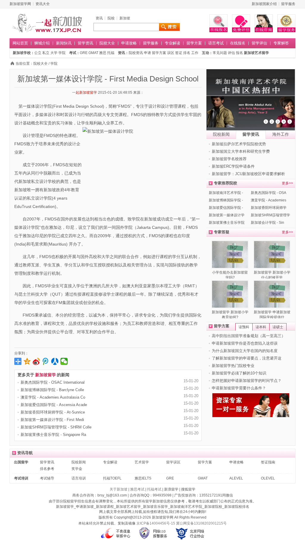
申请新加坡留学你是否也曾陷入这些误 (245, 343)
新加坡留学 (45, 374)
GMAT (93, 53)
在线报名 (237, 43)
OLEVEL (268, 478)
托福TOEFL (112, 478)
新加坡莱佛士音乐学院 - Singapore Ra (53, 434)
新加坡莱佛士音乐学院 (227, 222)
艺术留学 (142, 462)
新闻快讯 (63, 43)
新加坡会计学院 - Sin (267, 222)
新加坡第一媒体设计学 (227, 215)
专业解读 (172, 43)
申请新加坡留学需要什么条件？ (239, 388)
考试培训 (21, 478)
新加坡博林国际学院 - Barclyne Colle (52, 390)
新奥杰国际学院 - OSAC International (53, 382)
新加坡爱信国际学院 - (226, 208)
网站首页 (20, 43)
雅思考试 (137, 489)
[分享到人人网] (55, 361)
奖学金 (76, 469)
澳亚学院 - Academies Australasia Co (53, 397)
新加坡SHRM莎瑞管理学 (270, 215)
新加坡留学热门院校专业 (233, 365)
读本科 (261, 327)
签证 (178, 53)
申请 (147, 53)
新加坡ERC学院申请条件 (233, 166)
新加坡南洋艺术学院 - (226, 193)
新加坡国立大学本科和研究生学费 (241, 151)
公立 (37, 53)
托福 (110, 53)
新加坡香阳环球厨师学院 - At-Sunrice (53, 412)
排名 (186, 53)
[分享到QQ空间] (27, 361)
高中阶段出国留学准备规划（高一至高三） (248, 336)
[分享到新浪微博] (36, 361)
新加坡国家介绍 (264, 4)
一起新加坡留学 (84, 92)
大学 (53, 53)
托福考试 (154, 489)
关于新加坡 (118, 489)
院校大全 (107, 43)
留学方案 (194, 43)
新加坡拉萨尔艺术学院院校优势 (239, 144)
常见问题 (220, 53)
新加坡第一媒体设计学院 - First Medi (52, 419)
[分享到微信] (64, 361)
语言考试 (216, 43)
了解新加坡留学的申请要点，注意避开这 (246, 358)
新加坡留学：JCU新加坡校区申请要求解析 (248, 174)
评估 (231, 53)
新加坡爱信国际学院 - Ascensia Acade (54, 405)
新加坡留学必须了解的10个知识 (239, 373)
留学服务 (288, 4)
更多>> (287, 183)
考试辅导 (47, 478)
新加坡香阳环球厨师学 (269, 208)
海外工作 (280, 134)
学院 (62, 53)
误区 (170, 53)
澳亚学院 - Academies (268, 200)
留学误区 (173, 462)
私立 (45, 53)
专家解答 (281, 43)
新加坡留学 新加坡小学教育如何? (230, 314)
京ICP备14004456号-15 (155, 523)
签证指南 (268, 462)
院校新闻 (221, 134)
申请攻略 (129, 43)
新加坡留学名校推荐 (229, 159)
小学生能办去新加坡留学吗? (230, 275)
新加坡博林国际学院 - (226, 200)
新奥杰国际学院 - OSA (268, 193)
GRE (84, 53)
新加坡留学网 (20, 4)
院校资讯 (136, 53)
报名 (239, 53)
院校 (111, 18)
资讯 (99, 18)
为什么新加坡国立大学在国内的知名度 (245, 350)
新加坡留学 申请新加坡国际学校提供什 (272, 314)
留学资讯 (85, 43)
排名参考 (47, 469)
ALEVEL (236, 478)
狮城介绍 (42, 43)
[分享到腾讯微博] (45, 361)
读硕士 (278, 327)
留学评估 (259, 43)
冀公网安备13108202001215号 (201, 523)
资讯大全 (42, 4)
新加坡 (124, 18)
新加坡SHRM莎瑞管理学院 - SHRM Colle (56, 427)
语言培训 (78, 478)
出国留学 (21, 462)
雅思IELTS (143, 478)
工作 (194, 53)
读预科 (244, 327)
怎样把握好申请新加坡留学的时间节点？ (246, 380)
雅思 (102, 53)
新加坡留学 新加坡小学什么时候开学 (272, 275)
